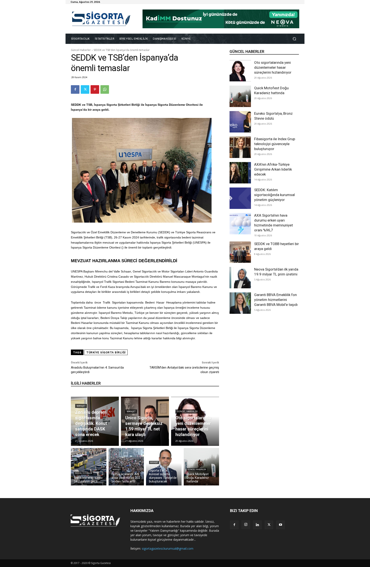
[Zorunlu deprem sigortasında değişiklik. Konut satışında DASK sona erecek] (95, 421)
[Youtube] (280, 525)
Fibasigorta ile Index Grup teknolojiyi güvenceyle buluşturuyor (274, 144)
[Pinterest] (95, 89)
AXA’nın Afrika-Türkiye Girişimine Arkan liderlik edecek (273, 169)
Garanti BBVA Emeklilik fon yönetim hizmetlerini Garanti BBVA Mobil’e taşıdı (276, 300)
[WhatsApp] (104, 89)
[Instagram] (246, 524)
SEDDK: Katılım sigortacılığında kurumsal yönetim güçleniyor (274, 195)
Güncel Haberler (81, 50)
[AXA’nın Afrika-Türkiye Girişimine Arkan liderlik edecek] (240, 172)
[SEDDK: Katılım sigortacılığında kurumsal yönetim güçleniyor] (240, 198)
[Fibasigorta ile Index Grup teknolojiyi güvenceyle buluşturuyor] (240, 147)
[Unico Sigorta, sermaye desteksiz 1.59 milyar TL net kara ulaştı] (145, 421)
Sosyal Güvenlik (83, 473)
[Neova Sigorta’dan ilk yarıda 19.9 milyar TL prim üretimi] (240, 277)
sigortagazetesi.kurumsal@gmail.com (167, 548)
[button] (294, 39)
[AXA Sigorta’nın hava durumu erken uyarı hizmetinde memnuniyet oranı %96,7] (240, 223)
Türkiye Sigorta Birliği (106, 352)
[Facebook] (75, 89)
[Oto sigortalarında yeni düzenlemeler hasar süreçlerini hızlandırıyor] (240, 71)
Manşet (81, 406)
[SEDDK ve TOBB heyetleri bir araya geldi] (240, 252)
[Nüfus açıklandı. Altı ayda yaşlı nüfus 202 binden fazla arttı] (126, 466)
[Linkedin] (257, 525)
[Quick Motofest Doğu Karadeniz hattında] (240, 96)
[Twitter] (85, 89)
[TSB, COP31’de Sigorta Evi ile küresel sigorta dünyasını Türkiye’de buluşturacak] (164, 466)
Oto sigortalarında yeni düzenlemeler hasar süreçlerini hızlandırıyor (272, 67)
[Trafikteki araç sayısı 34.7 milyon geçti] (88, 466)
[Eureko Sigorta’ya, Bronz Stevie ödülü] (240, 121)
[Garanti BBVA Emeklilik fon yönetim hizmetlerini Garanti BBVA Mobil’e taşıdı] (240, 303)
